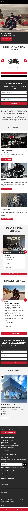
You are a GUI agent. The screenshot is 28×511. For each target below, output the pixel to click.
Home (2, 427)
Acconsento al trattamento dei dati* (9, 467)
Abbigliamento (4, 492)
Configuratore (3, 481)
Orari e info (5, 418)
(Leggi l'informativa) (20, 467)
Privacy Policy (4, 499)
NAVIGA (4, 411)
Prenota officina (6, 159)
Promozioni (18, 427)
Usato (12, 427)
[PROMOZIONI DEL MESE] (10, 509)
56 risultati (14, 103)
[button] (26, 2)
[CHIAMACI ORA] (17, 509)
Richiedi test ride (6, 189)
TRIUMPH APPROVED (14, 124)
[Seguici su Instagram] (6, 474)
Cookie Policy (11, 499)
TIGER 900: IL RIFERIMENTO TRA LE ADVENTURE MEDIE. (12, 304)
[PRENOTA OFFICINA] (14, 509)
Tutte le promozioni (14, 333)
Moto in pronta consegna (14, 76)
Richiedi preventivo (7, 218)
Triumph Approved (4, 484)
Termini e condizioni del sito (7, 501)
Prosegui (14, 362)
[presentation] (2, 23)
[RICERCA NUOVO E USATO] (6, 509)
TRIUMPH (7, 256)
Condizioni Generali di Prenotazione (9, 503)
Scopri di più (7, 267)
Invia (24, 464)
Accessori (3, 489)
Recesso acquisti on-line (8, 432)
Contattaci (11, 447)
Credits (2, 505)
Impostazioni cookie (19, 499)
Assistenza (4, 429)
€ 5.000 (7, 263)
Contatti (11, 429)
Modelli (7, 427)
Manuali (2, 487)
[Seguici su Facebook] (2, 474)
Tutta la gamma (14, 73)
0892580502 (4, 447)
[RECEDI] (21, 509)
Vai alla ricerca (14, 274)
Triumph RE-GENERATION (14, 127)
